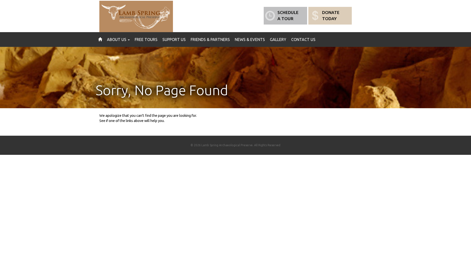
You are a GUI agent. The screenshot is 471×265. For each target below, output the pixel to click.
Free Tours (146, 39)
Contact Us (303, 39)
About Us (117, 39)
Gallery (278, 39)
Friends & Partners (210, 39)
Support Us (174, 39)
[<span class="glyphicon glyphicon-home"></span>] (100, 39)
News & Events (250, 39)
